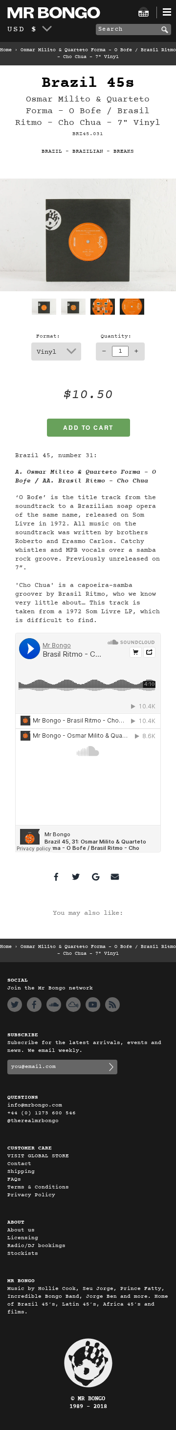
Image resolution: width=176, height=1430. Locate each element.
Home (6, 50)
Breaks (123, 151)
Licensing (22, 1238)
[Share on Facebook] (56, 876)
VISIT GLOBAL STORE (38, 1156)
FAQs (14, 1179)
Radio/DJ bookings (36, 1245)
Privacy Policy (31, 1195)
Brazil (52, 151)
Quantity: (116, 336)
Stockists (22, 1253)
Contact (19, 1164)
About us (21, 1230)
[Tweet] (75, 876)
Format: (48, 336)
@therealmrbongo (33, 1121)
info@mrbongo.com (34, 1105)
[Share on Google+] (95, 876)
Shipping (21, 1171)
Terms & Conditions (38, 1187)
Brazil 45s (88, 83)
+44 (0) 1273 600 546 (41, 1113)
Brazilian (87, 151)
